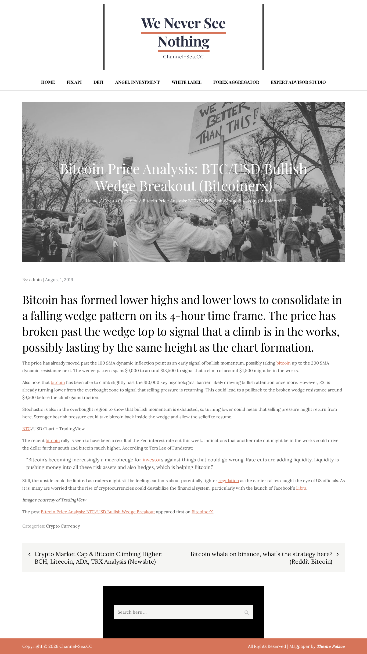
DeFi (98, 82)
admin (35, 279)
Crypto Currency (63, 526)
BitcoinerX (202, 511)
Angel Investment (137, 82)
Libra (301, 488)
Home (48, 82)
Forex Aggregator (236, 82)
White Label (187, 82)
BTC (26, 428)
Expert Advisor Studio (298, 82)
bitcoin (283, 363)
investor (152, 460)
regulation (228, 480)
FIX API (74, 82)
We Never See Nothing (183, 31)
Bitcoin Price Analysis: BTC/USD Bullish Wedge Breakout (98, 511)
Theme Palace (330, 646)
